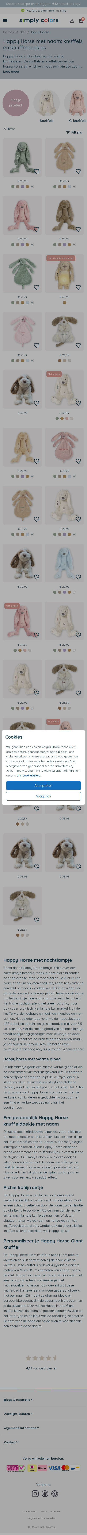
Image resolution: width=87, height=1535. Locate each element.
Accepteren (43, 785)
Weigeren (43, 796)
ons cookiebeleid (28, 775)
